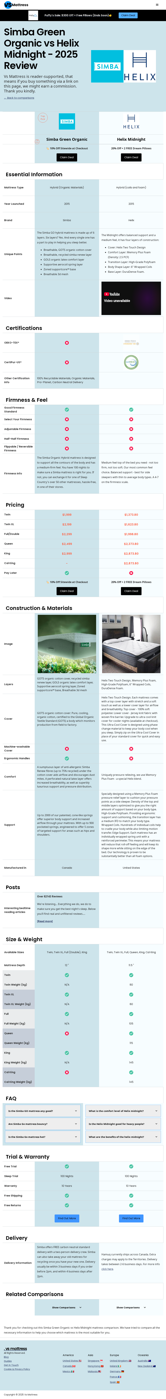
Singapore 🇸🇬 (95, 1360)
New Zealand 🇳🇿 (147, 1366)
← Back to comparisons (19, 98)
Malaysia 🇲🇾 (94, 1371)
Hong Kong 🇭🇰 (95, 1366)
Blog (6, 1357)
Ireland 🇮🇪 (115, 1366)
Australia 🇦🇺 (144, 1360)
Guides (8, 1361)
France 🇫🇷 (115, 1376)
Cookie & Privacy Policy (17, 1369)
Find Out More (67, 1218)
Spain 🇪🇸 (114, 1382)
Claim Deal (128, 15)
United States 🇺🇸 (72, 1360)
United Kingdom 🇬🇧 (120, 1360)
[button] (157, 5)
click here (107, 1269)
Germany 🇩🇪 (117, 1371)
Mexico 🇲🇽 (68, 1371)
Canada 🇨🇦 (69, 1366)
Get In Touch (11, 1365)
